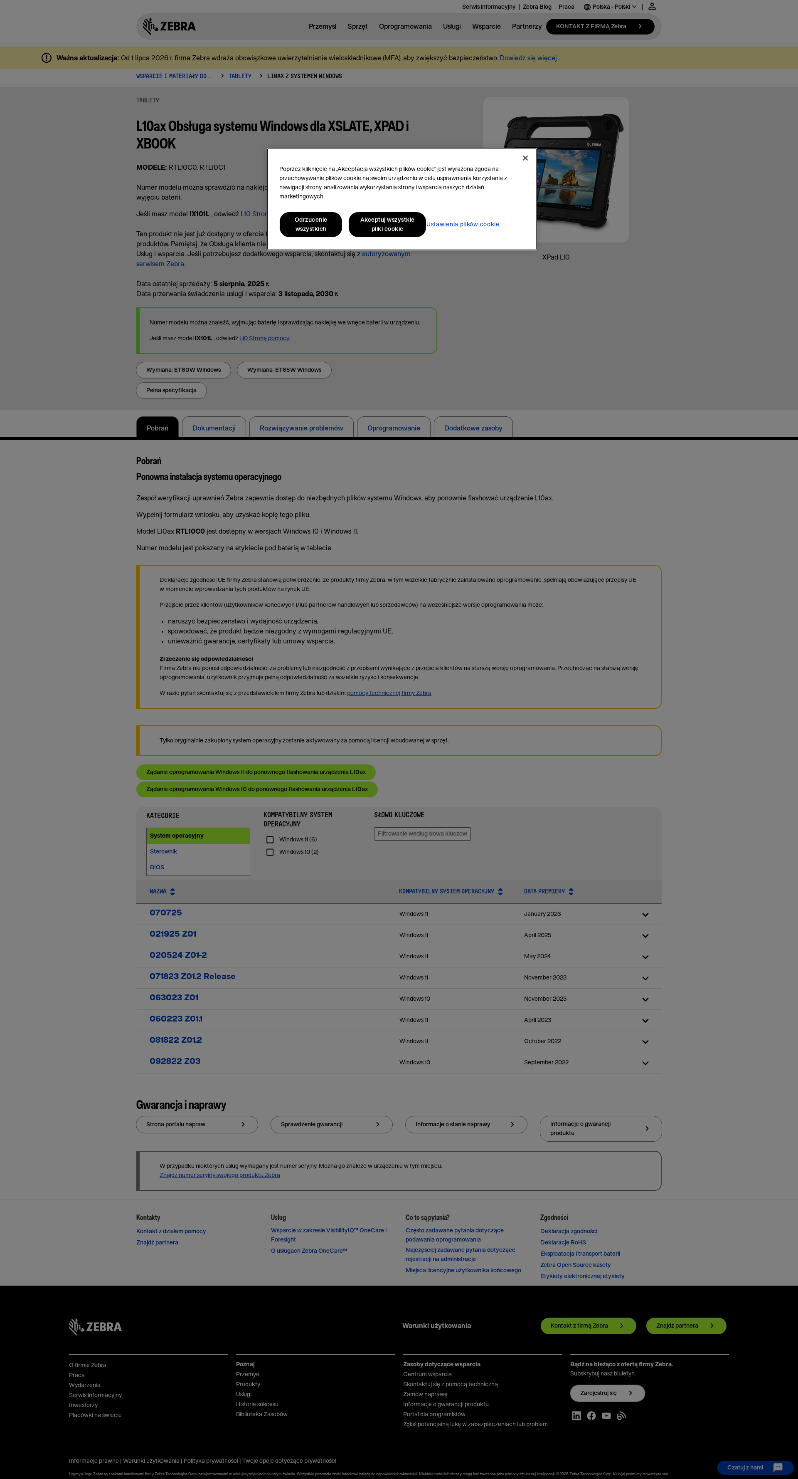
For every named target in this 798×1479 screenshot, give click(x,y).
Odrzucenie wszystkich (311, 224)
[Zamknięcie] (525, 158)
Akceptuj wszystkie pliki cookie (387, 224)
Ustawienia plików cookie (463, 225)
